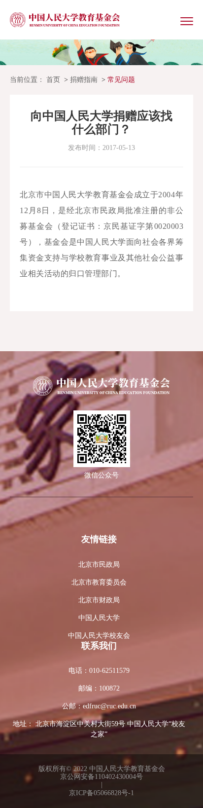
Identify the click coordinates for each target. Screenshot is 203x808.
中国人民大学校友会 (99, 635)
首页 (53, 79)
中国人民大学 (99, 618)
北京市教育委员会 (99, 582)
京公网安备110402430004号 (101, 776)
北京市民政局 (99, 564)
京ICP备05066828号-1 (101, 793)
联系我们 (99, 646)
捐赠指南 (84, 79)
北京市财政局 (99, 600)
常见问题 (121, 79)
